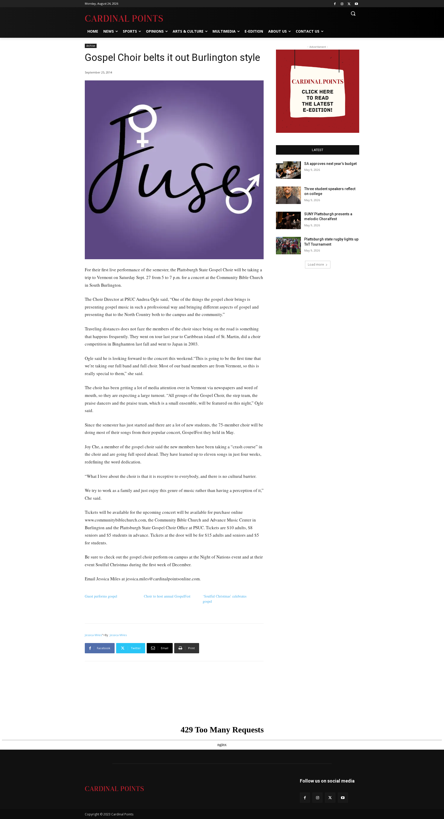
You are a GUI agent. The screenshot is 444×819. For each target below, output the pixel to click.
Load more (316, 264)
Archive (90, 46)
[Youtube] (356, 4)
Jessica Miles (93, 635)
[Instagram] (342, 4)
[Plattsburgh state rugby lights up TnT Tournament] (288, 245)
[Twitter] (349, 4)
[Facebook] (335, 4)
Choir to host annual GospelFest (167, 596)
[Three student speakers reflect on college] (288, 195)
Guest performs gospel (101, 596)
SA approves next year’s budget (330, 164)
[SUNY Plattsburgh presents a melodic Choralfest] (288, 220)
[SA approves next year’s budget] (288, 170)
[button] (353, 13)
